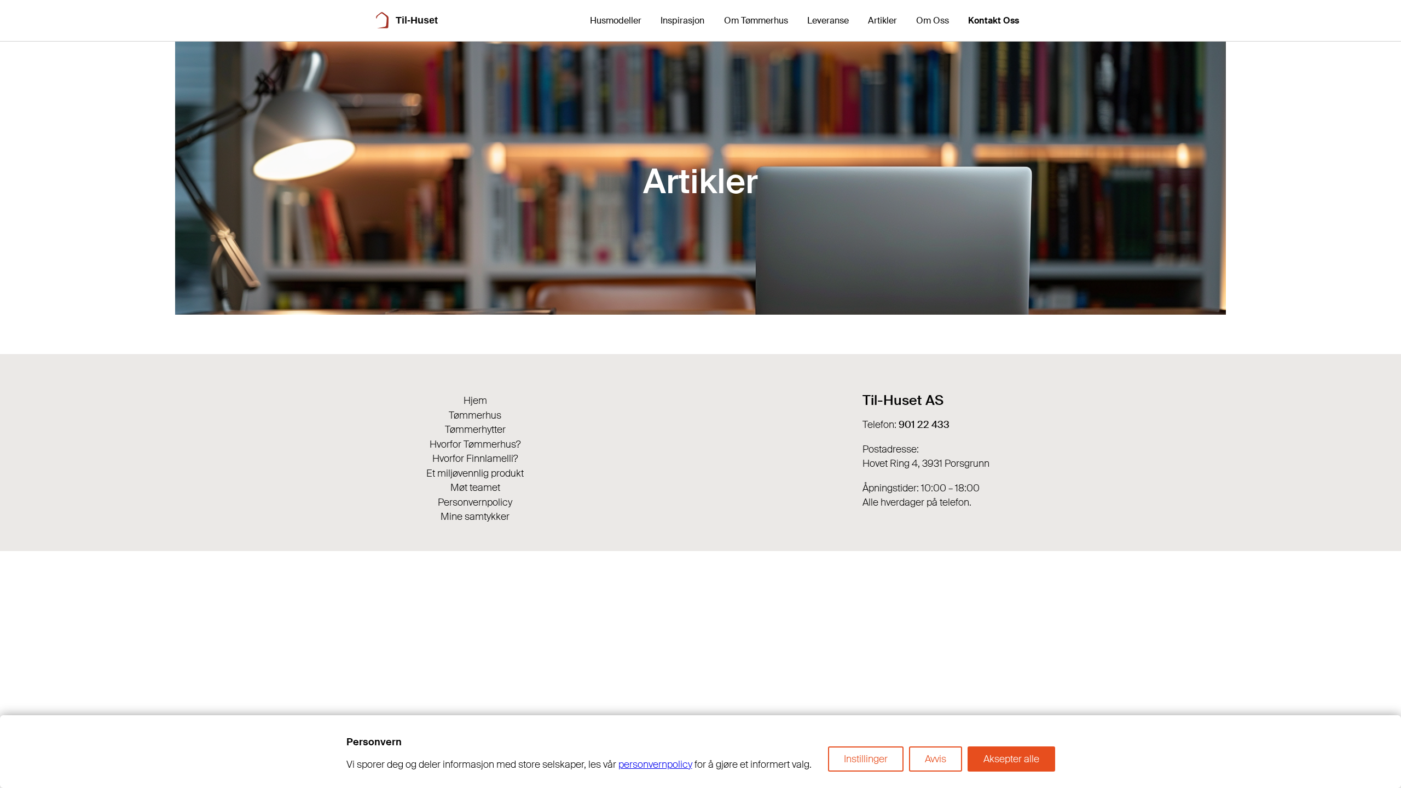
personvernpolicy (655, 764)
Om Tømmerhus (756, 20)
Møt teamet (475, 487)
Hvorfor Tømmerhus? (475, 444)
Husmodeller (615, 20)
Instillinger (866, 759)
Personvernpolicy (475, 502)
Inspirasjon (682, 20)
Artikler (882, 20)
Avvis (935, 759)
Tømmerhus (475, 415)
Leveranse (828, 20)
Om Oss (932, 20)
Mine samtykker (475, 516)
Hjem (475, 400)
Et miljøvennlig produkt (475, 473)
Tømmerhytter (475, 429)
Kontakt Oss (993, 20)
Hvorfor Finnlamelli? (475, 458)
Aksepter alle (1011, 759)
